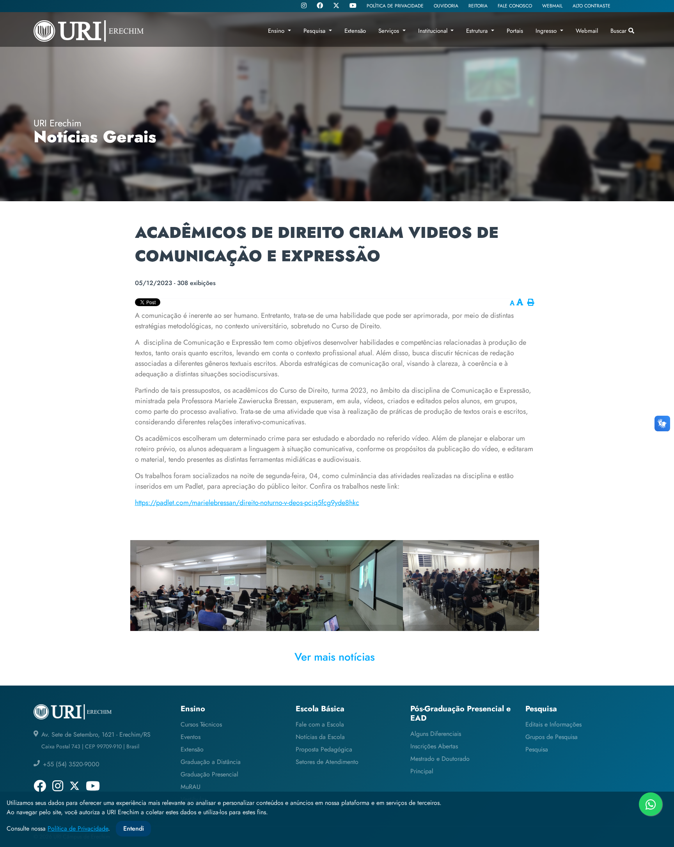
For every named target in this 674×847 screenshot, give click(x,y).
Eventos (190, 736)
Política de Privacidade (78, 828)
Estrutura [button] (478, 31)
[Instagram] (304, 6)
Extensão (192, 749)
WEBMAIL (552, 5)
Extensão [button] (355, 31)
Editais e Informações (553, 724)
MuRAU (190, 786)
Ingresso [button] (547, 31)
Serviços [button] (389, 31)
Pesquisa (536, 749)
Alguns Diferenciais (435, 733)
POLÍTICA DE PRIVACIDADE (395, 5)
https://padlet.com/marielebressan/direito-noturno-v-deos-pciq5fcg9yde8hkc (247, 503)
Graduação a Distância (211, 761)
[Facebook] (320, 6)
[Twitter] (336, 5)
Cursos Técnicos (201, 724)
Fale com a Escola (320, 724)
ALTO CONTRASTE (591, 5)
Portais (515, 31)
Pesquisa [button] (315, 31)
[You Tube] (353, 6)
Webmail (587, 31)
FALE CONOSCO (515, 5)
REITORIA (478, 5)
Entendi (133, 828)
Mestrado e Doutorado (440, 758)
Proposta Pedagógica (324, 749)
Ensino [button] (277, 31)
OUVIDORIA (446, 5)
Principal (421, 771)
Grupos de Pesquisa (551, 736)
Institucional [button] (433, 31)
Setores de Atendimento (327, 761)
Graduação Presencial (209, 774)
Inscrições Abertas (434, 746)
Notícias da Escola (320, 736)
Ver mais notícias (334, 657)
